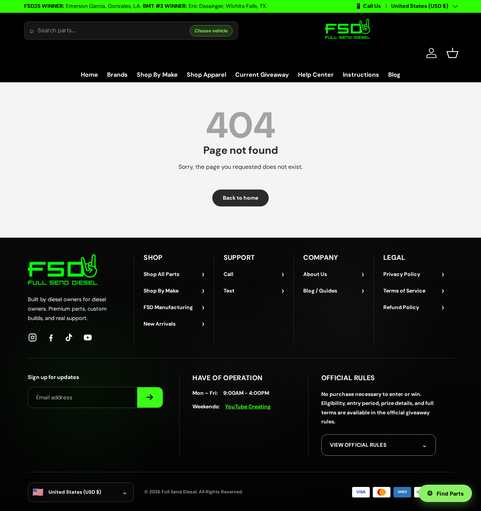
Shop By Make (157, 75)
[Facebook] (51, 337)
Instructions (361, 75)
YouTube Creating (248, 406)
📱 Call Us (368, 6)
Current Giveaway (262, 75)
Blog (394, 75)
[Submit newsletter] (150, 397)
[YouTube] (87, 337)
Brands (117, 75)
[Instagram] (32, 337)
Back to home (240, 197)
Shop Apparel (206, 75)
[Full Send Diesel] (62, 269)
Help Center (316, 75)
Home (89, 75)
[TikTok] (69, 337)
